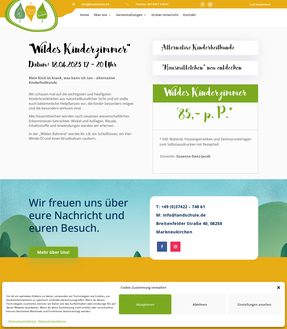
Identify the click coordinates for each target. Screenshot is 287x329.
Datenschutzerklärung (22, 321)
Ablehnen (200, 304)
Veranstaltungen (129, 15)
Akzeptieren (145, 304)
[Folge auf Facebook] (202, 5)
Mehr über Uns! (53, 252)
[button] (278, 288)
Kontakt (189, 15)
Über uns (100, 15)
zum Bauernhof (260, 4)
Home (84, 15)
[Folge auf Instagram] (210, 5)
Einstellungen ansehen (254, 304)
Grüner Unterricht (165, 15)
